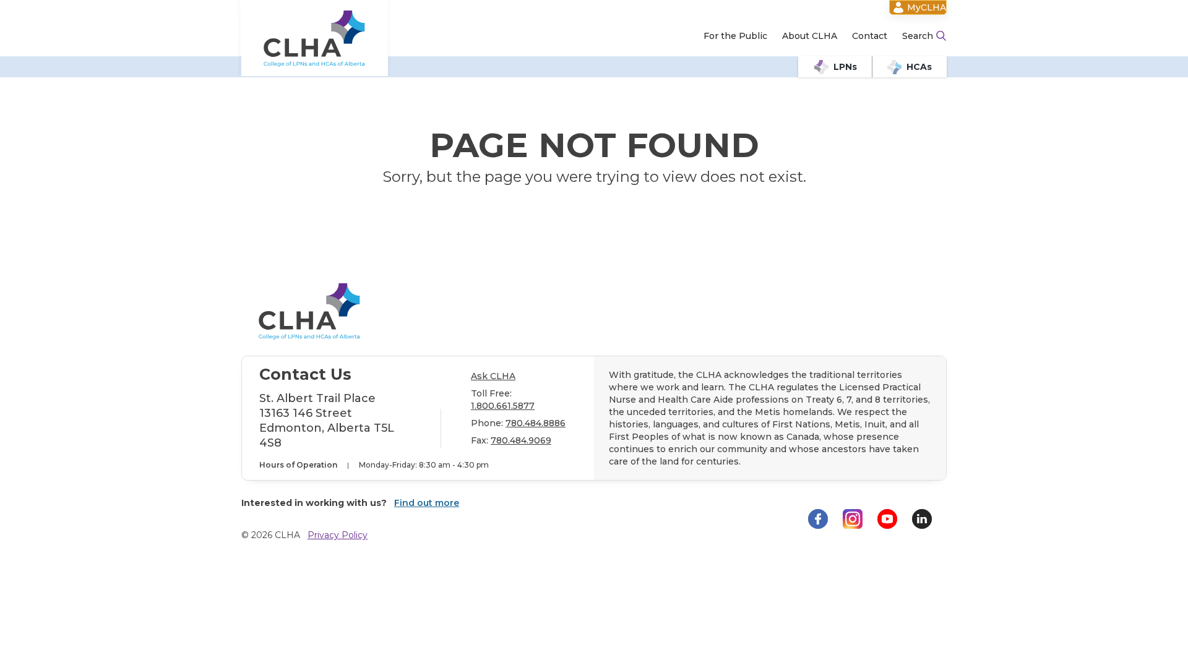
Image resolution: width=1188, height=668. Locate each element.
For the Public (735, 35)
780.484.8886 (536, 423)
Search (917, 35)
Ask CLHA (493, 376)
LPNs (845, 66)
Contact (869, 35)
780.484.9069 (521, 440)
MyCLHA (926, 7)
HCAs (919, 66)
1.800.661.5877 (503, 405)
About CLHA (809, 35)
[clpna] (315, 39)
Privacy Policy (338, 535)
